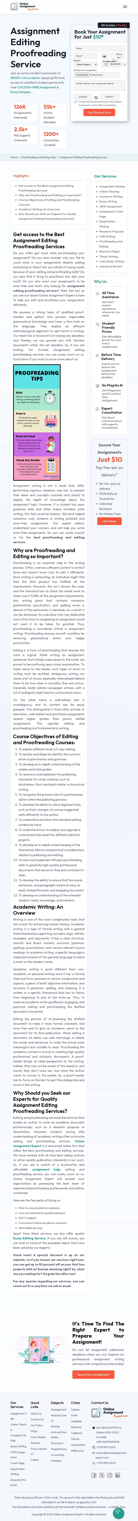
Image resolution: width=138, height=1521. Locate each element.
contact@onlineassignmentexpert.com (111, 1455)
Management (58, 1409)
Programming (58, 1449)
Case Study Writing (111, 261)
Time (115, 60)
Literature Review (110, 266)
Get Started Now (99, 112)
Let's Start (109, 521)
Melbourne (77, 1450)
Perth (74, 1415)
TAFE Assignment (110, 206)
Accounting (57, 1455)
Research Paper (109, 251)
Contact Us (37, 1419)
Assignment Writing (112, 186)
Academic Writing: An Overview (39, 209)
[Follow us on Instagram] (109, 1475)
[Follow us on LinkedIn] (117, 1475)
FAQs (34, 1431)
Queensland (78, 1444)
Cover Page (17, 1463)
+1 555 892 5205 (106, 1447)
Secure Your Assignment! (93, 1374)
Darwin (75, 1439)
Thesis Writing (108, 256)
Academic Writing (111, 196)
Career (35, 1459)
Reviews (35, 1443)
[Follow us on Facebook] (94, 1475)
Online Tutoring (109, 191)
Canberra (76, 1433)
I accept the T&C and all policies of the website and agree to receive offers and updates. (100, 101)
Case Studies (38, 1437)
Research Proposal (111, 231)
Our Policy (37, 1425)
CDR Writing (107, 236)
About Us (36, 1413)
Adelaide (76, 1421)
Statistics (56, 1460)
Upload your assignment (85, 70)
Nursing (55, 1426)
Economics (57, 1443)
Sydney (75, 1409)
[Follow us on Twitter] (102, 1475)
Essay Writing (108, 201)
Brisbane (76, 1427)
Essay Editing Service (29, 1238)
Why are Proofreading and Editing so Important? (50, 195)
